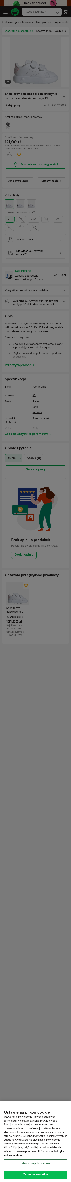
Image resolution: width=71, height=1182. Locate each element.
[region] (35, 1141)
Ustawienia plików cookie (35, 1163)
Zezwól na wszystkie (35, 1174)
